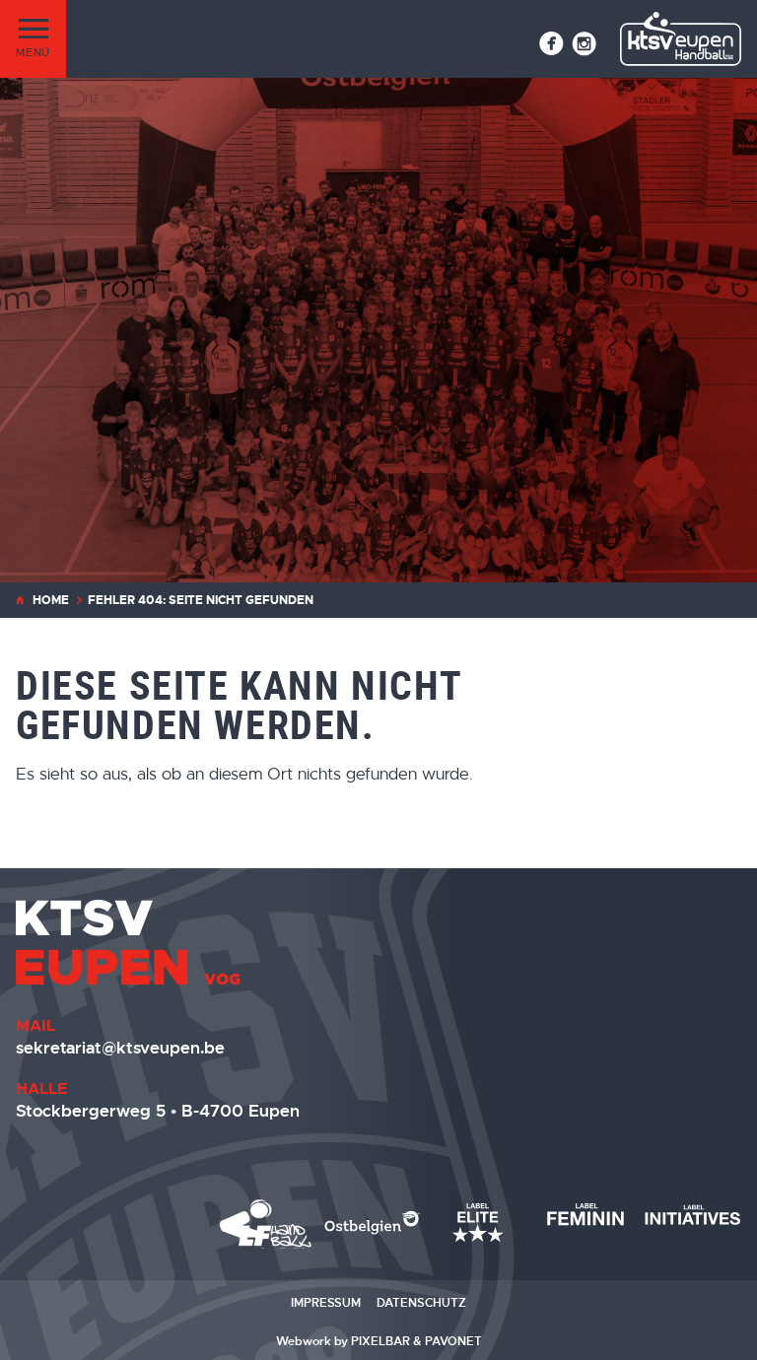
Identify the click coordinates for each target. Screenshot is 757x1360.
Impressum (326, 1303)
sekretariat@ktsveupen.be (120, 1047)
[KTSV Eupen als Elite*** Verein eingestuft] (266, 1224)
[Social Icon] (551, 43)
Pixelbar (380, 1341)
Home (51, 600)
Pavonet (453, 1341)
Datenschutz (421, 1303)
